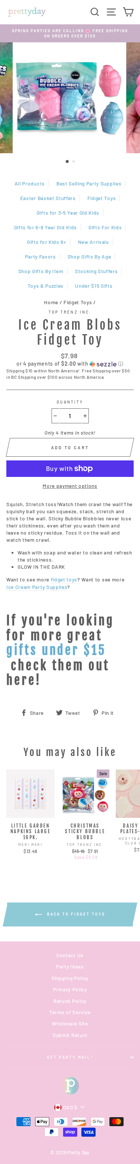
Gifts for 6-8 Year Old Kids (45, 227)
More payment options (70, 486)
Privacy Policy (70, 989)
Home (51, 302)
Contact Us (70, 955)
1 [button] (67, 162)
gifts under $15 (56, 650)
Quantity (70, 402)
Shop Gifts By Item (40, 271)
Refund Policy (70, 1001)
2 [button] (74, 162)
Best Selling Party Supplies (88, 183)
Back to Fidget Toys (75, 914)
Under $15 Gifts (93, 285)
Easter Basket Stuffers (48, 198)
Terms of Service (70, 1012)
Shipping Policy (70, 978)
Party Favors (40, 256)
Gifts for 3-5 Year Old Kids (68, 212)
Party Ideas (70, 966)
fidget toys (64, 579)
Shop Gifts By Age (89, 256)
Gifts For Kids (105, 227)
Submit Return (70, 1035)
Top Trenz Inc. (70, 312)
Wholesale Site (70, 1023)
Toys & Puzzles (46, 285)
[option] (70, 33)
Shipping (15, 370)
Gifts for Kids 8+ (46, 242)
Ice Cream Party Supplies (36, 587)
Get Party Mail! (70, 1057)
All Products (30, 183)
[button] (70, 364)
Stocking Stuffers (96, 271)
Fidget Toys (101, 198)
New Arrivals (93, 242)
